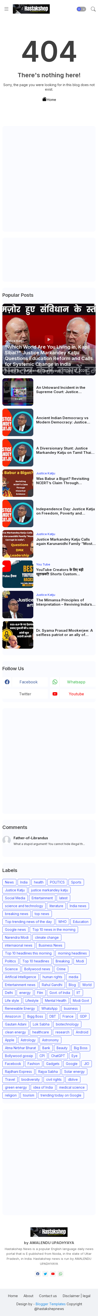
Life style (12, 1000)
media (73, 977)
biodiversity (30, 1079)
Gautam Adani (15, 1024)
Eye (75, 1056)
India (24, 882)
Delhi (9, 993)
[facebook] (38, 1274)
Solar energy (74, 1071)
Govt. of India (59, 993)
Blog (72, 985)
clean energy (15, 1032)
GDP (83, 1016)
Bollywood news (37, 969)
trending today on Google (61, 1095)
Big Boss (81, 1048)
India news (78, 906)
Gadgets (52, 1064)
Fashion (34, 1064)
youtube (76, 693)
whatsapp (76, 682)
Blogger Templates (51, 1304)
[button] (81, 9)
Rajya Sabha (48, 1071)
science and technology (24, 906)
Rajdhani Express (18, 1071)
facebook (29, 682)
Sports (76, 882)
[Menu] (6, 9)
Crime (61, 969)
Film (40, 993)
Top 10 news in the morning (53, 929)
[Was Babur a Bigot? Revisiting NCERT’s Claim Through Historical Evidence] (17, 483)
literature (56, 906)
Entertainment (42, 898)
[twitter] (45, 1274)
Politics (10, 961)
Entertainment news (20, 985)
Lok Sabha (41, 1024)
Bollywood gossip (19, 1056)
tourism (28, 1095)
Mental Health (55, 1000)
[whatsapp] (61, 1274)
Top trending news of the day (28, 922)
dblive (73, 1079)
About (28, 1296)
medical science (72, 1087)
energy (25, 993)
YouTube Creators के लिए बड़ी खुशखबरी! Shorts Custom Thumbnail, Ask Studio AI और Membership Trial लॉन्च (61, 572)
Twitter (25, 693)
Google (72, 1064)
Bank (46, 1048)
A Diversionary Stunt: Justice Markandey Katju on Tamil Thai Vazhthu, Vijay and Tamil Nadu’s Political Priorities (64, 450)
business (71, 1008)
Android (82, 1032)
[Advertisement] (49, 179)
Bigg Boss (35, 1016)
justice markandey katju (49, 890)
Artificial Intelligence (20, 977)
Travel (10, 1079)
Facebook (13, 1064)
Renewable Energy (20, 1008)
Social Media (15, 898)
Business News (50, 945)
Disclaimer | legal (76, 1296)
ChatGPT (58, 1056)
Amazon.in (13, 1016)
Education (80, 922)
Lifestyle (32, 1000)
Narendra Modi (17, 937)
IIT (78, 993)
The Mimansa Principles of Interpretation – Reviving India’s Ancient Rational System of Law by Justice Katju (64, 602)
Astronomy (50, 1040)
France (68, 1016)
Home (51, 99)
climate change (47, 937)
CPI (42, 1056)
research (62, 1032)
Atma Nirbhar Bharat (20, 1048)
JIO (86, 1064)
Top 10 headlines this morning (28, 953)
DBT (52, 1016)
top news (42, 914)
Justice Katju (15, 890)
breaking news (16, 914)
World (87, 985)
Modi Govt (81, 1000)
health (39, 882)
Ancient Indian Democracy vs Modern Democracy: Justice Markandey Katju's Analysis (62, 420)
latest (63, 898)
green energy (16, 1087)
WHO (62, 922)
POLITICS (57, 882)
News (9, 882)
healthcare (40, 1032)
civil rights (54, 1079)
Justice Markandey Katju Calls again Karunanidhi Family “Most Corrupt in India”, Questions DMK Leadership (65, 541)
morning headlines (72, 953)
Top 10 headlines (35, 961)
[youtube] (53, 1274)
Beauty (62, 1048)
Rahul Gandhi (52, 985)
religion (11, 1095)
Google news (15, 929)
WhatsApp (49, 1008)
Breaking (63, 961)
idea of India (43, 1087)
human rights (52, 977)
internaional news (18, 945)
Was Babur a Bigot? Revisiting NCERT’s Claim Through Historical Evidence (62, 481)
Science (11, 969)
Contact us (48, 1296)
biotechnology (67, 1024)
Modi (80, 961)
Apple (9, 1040)
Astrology (28, 1040)
